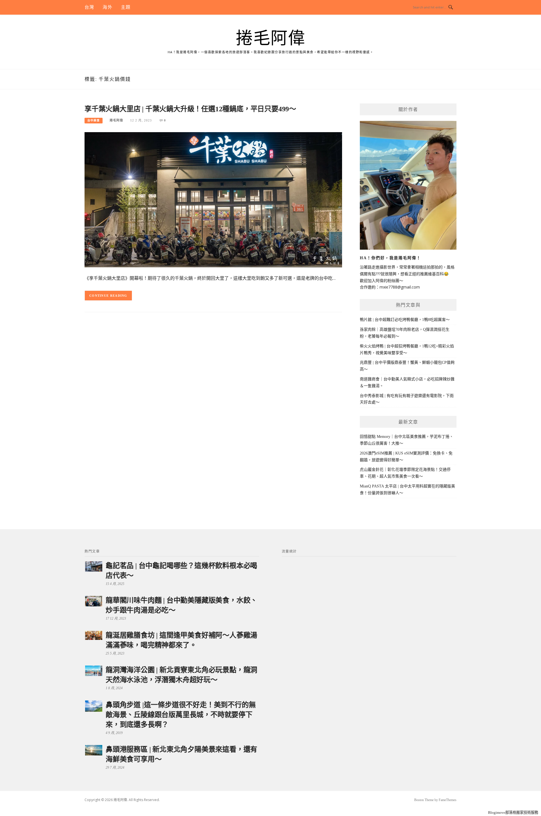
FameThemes (447, 800)
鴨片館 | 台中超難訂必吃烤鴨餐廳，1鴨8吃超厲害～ (405, 320)
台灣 (89, 7)
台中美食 (93, 120)
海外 (107, 7)
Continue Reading (108, 295)
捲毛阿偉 (270, 38)
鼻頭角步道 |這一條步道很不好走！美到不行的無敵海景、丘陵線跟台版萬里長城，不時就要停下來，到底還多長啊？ (181, 714)
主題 (125, 7)
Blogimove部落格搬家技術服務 (513, 812)
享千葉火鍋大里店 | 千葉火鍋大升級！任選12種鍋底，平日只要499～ (190, 109)
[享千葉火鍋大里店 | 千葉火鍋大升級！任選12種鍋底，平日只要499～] (213, 199)
